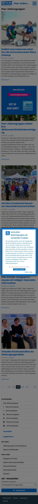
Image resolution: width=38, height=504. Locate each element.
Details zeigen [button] (28, 272)
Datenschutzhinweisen (12, 263)
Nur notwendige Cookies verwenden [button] (19, 267)
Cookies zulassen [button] (19, 269)
